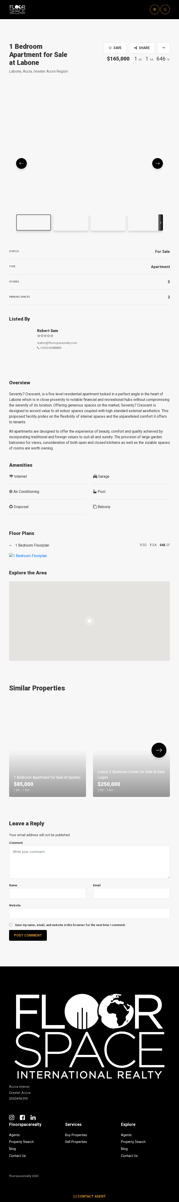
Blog (12, 1149)
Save (117, 48)
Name (13, 885)
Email (97, 885)
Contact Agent (92, 1196)
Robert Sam (47, 331)
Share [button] (144, 48)
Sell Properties (76, 1142)
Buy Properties (76, 1135)
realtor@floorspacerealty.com (57, 343)
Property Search (21, 1142)
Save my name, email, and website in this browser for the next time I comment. (70, 925)
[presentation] (160, 222)
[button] (164, 47)
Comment (16, 843)
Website (15, 905)
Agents (14, 1135)
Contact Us (17, 1156)
